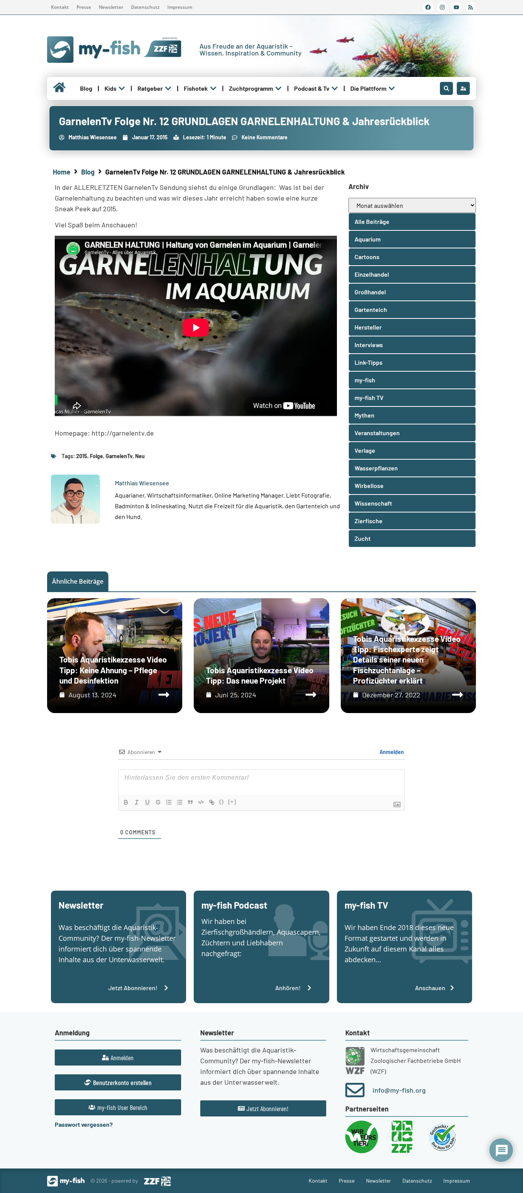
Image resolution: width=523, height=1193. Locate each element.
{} (221, 802)
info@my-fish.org (399, 1090)
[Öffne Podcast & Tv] (334, 88)
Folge (96, 456)
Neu (140, 456)
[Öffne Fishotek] (213, 88)
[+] (232, 802)
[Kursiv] (136, 802)
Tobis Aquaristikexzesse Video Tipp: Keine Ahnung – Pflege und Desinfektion (113, 669)
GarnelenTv (119, 456)
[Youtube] (456, 7)
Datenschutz (145, 7)
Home (61, 172)
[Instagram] (442, 7)
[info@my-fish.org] (354, 1090)
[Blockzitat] (190, 802)
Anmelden (391, 752)
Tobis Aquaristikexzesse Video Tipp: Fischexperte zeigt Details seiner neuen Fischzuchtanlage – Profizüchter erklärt (407, 659)
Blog (88, 172)
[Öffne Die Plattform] (391, 88)
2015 (81, 456)
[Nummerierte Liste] (168, 802)
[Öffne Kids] (121, 88)
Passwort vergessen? (84, 1124)
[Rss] (470, 7)
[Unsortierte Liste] (179, 802)
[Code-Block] (201, 802)
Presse (84, 7)
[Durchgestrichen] (158, 802)
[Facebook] (428, 7)
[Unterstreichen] (147, 802)
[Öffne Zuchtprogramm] (278, 88)
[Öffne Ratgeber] (168, 88)
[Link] (211, 802)
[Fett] (126, 802)
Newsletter (111, 7)
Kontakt (60, 7)
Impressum (179, 7)
